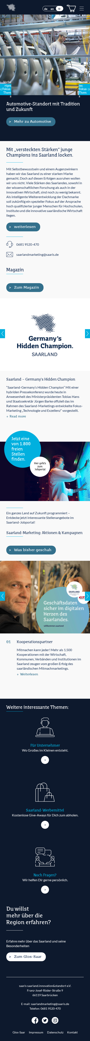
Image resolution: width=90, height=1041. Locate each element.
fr (59, 9)
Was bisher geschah (32, 550)
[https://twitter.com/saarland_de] (45, 1020)
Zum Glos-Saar (27, 957)
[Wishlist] (71, 8)
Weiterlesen (29, 674)
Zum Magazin (26, 287)
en (52, 9)
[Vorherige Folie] (2, 333)
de (45, 9)
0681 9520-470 (51, 1008)
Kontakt (72, 1032)
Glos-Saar (19, 1032)
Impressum (36, 1032)
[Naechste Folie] (87, 333)
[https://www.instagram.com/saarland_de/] (55, 1020)
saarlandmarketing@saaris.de (50, 1004)
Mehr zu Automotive (32, 122)
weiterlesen (25, 227)
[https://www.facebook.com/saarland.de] (35, 1020)
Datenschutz (55, 1032)
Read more (18, 416)
